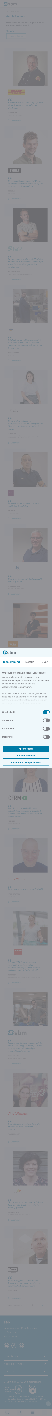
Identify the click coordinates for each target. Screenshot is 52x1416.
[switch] (46, 720)
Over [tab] (44, 661)
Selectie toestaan (26, 756)
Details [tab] (29, 661)
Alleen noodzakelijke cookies (26, 762)
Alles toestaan (26, 749)
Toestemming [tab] (11, 661)
